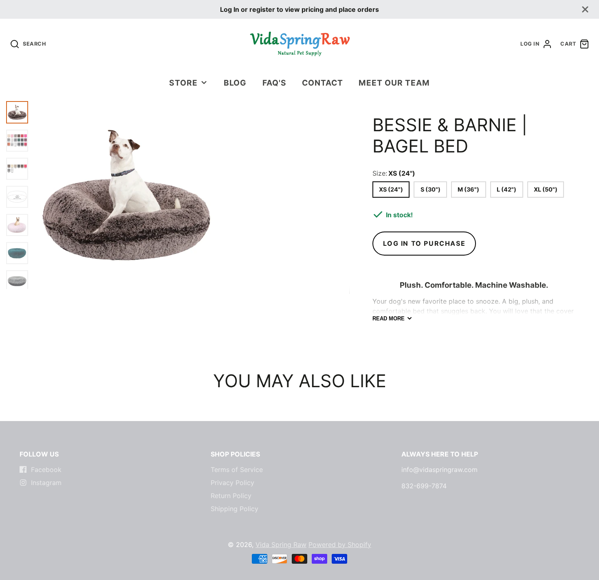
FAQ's (274, 83)
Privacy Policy (232, 483)
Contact (322, 83)
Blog (235, 83)
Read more (388, 318)
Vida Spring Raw (280, 544)
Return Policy (231, 496)
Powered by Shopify (339, 544)
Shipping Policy (234, 509)
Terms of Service (237, 469)
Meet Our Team (394, 83)
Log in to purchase (424, 243)
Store (183, 83)
